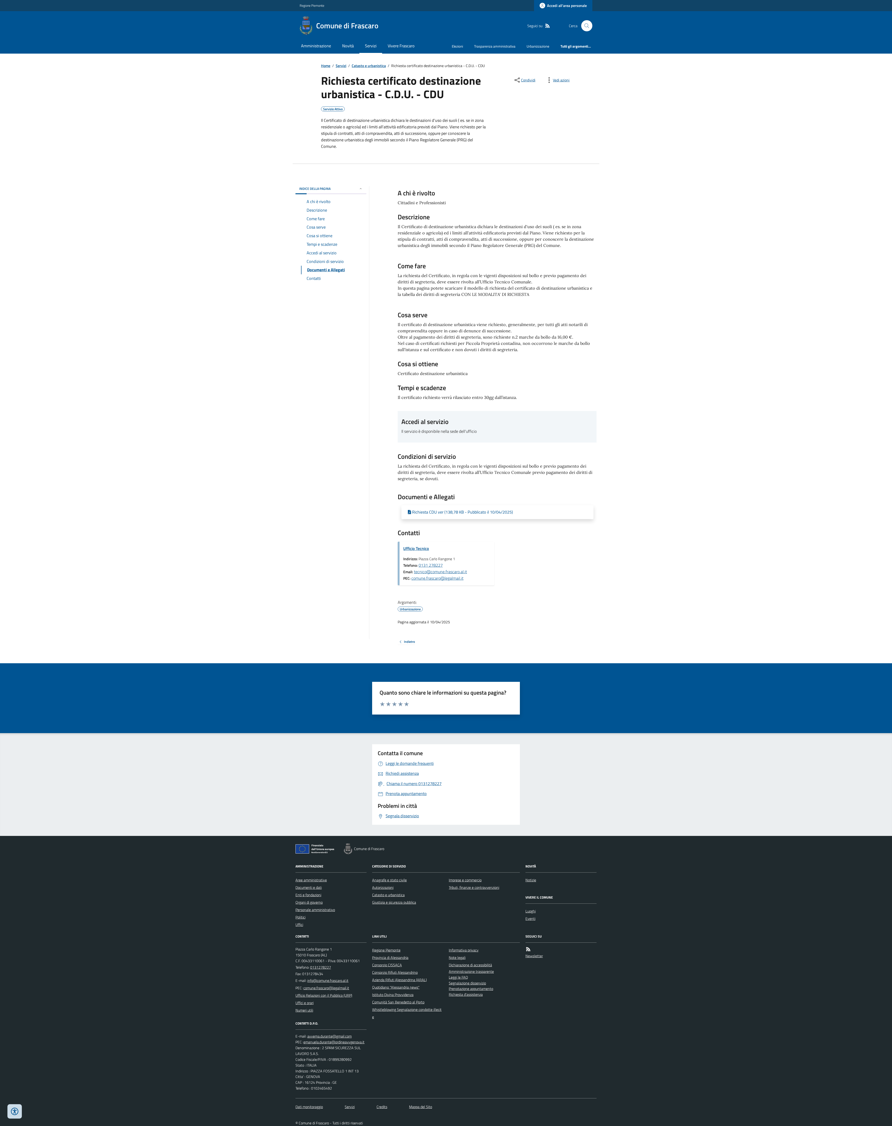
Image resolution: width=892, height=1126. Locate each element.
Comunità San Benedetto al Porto (398, 1002)
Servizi (371, 46)
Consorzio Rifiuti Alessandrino (395, 972)
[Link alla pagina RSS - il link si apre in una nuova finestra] (547, 26)
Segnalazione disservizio (467, 983)
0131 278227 (431, 565)
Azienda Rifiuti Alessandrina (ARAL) (399, 980)
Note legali (457, 957)
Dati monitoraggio (309, 1107)
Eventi (530, 918)
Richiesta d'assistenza (466, 994)
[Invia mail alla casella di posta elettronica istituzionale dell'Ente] (327, 980)
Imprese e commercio (465, 880)
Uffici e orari (304, 1003)
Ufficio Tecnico (416, 548)
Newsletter (534, 956)
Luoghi (530, 911)
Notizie (530, 880)
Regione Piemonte (312, 5)
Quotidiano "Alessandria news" (396, 987)
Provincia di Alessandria (390, 957)
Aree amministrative (311, 880)
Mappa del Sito (420, 1107)
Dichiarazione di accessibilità (470, 965)
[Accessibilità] (14, 1111)
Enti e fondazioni (308, 895)
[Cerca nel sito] (584, 25)
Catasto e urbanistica (369, 65)
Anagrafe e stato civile (389, 880)
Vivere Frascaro (401, 46)
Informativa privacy (464, 950)
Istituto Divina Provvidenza (392, 994)
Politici (300, 917)
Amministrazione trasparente (471, 971)
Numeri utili (304, 1010)
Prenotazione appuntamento (471, 988)
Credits (382, 1107)
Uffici (299, 924)
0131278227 (320, 967)
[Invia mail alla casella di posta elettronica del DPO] (329, 1036)
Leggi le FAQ (458, 977)
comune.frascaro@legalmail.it (437, 578)
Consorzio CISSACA (387, 965)
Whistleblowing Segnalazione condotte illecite (407, 1013)
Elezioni (457, 46)
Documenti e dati (308, 887)
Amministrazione (316, 46)
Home (325, 65)
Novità (348, 46)
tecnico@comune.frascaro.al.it (440, 572)
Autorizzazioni (383, 887)
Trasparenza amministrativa (494, 46)
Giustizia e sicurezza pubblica (394, 902)
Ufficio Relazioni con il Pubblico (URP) (323, 995)
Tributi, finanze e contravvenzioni (474, 887)
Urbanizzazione (538, 46)
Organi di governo (309, 902)
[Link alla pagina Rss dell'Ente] (528, 949)
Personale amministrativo (315, 909)
